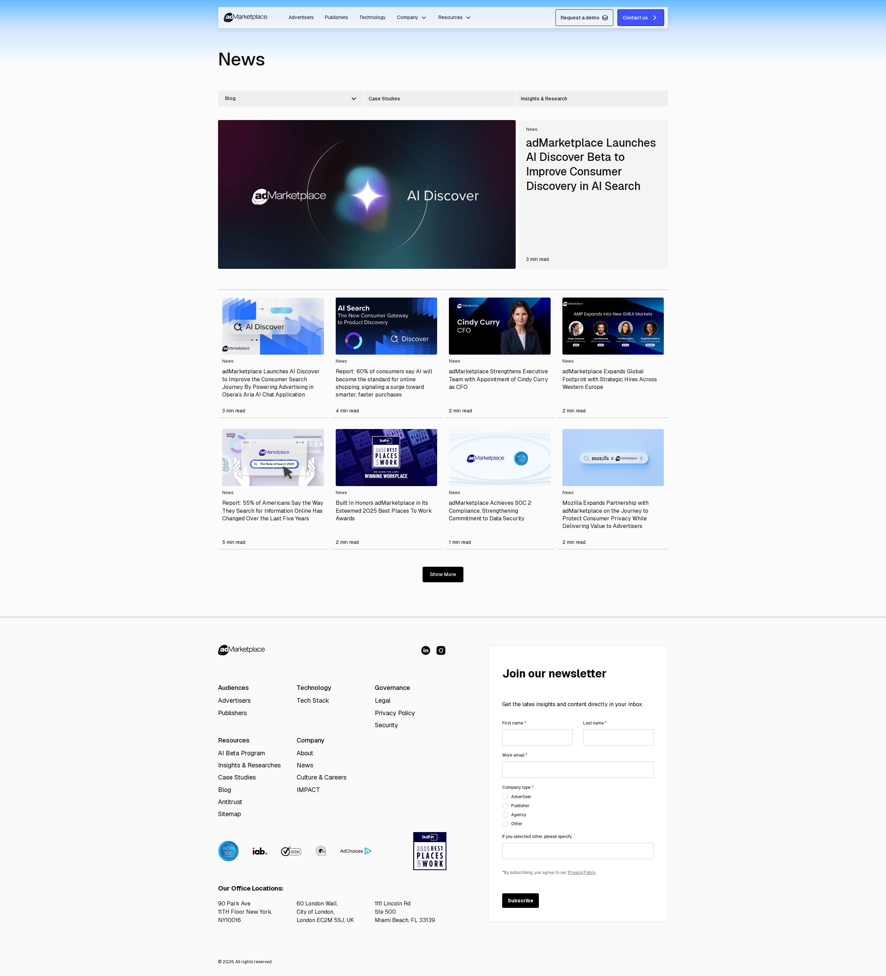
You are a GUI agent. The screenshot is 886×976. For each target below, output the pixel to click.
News (305, 765)
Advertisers (301, 17)
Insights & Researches (249, 765)
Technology (372, 17)
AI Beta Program (241, 753)
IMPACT (308, 790)
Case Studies (237, 777)
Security (386, 725)
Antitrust (230, 802)
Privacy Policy (395, 713)
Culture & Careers (321, 777)
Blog (224, 790)
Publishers (336, 17)
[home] (245, 17)
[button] (412, 17)
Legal (382, 700)
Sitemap (229, 814)
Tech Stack (313, 700)
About (305, 753)
